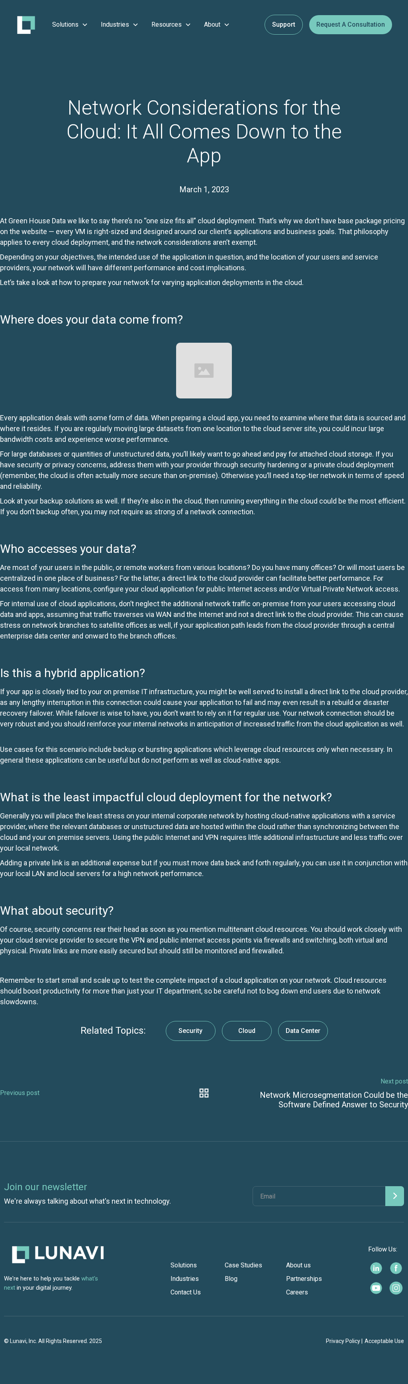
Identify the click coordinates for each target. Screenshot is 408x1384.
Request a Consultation (350, 24)
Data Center (303, 1031)
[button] (70, 24)
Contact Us (186, 1292)
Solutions (184, 1265)
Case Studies (243, 1265)
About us (298, 1265)
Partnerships (304, 1278)
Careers (297, 1292)
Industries (185, 1278)
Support (283, 24)
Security (190, 1031)
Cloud (246, 1031)
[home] (26, 24)
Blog (231, 1278)
